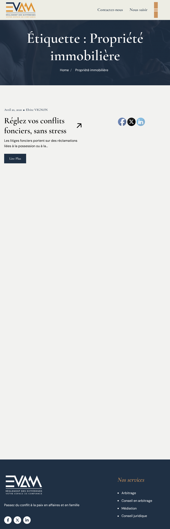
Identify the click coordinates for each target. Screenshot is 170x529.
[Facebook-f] (8, 520)
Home (64, 70)
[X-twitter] (17, 520)
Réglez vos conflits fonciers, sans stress (35, 126)
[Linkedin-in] (27, 520)
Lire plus (15, 158)
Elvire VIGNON (37, 110)
